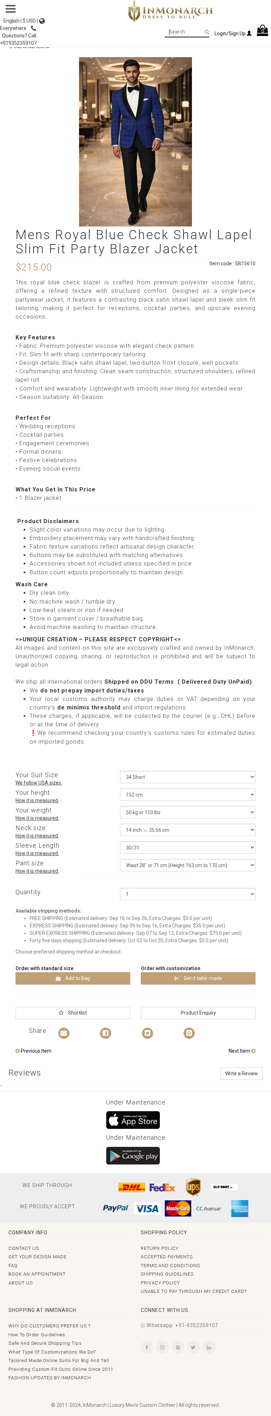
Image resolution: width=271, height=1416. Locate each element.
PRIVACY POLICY (160, 1282)
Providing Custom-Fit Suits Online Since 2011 (60, 1369)
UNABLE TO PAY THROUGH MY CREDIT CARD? (194, 1291)
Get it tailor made (202, 978)
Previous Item (36, 1051)
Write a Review (241, 1073)
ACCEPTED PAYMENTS (167, 1256)
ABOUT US (20, 1282)
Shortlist (77, 1013)
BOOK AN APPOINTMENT (37, 1274)
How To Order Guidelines (36, 1334)
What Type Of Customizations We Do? (52, 1352)
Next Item (240, 1051)
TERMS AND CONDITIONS (170, 1265)
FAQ (13, 1265)
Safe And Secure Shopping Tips (45, 1343)
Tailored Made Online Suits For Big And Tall (58, 1360)
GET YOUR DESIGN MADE (37, 1256)
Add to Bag (77, 978)
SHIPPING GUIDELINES (167, 1274)
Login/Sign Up (231, 33)
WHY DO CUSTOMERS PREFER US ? (49, 1326)
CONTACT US (23, 1248)
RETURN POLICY (160, 1248)
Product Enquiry (198, 1013)
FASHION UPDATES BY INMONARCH (49, 1377)
